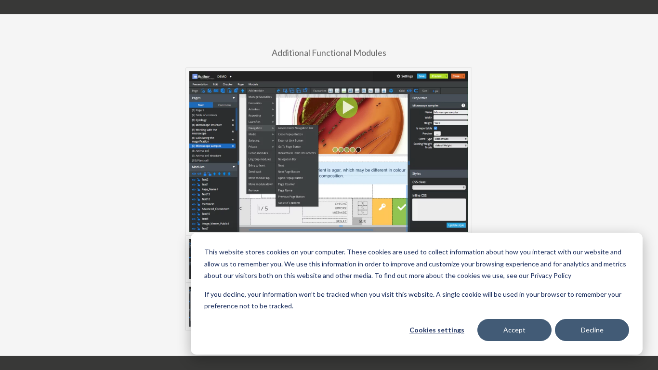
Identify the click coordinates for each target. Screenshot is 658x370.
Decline (592, 330)
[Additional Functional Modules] (328, 151)
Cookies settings (436, 330)
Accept (514, 330)
